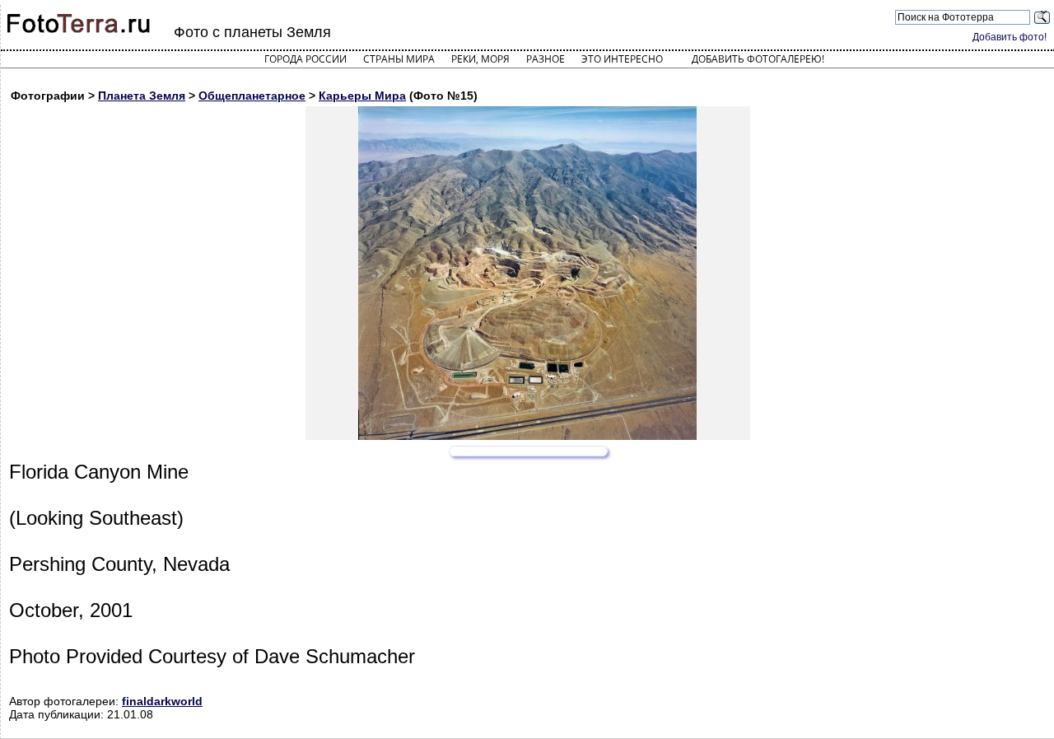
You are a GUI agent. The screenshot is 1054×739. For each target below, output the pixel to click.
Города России (305, 59)
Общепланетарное (251, 95)
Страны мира (399, 59)
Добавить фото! (1009, 37)
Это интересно (622, 59)
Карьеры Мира (362, 95)
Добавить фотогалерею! (758, 59)
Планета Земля (141, 95)
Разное (545, 59)
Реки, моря (480, 59)
